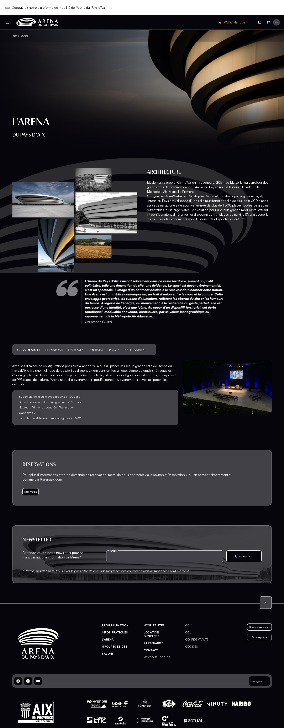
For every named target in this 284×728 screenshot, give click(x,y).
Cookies (191, 646)
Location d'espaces (151, 634)
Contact (151, 650)
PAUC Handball (235, 22)
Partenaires (153, 643)
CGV (188, 625)
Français (256, 681)
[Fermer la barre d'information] (277, 7)
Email (113, 550)
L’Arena (108, 639)
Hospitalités (154, 625)
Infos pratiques (115, 632)
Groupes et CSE (114, 646)
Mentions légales (157, 657)
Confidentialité (197, 639)
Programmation (115, 625)
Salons (108, 653)
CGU (188, 632)
